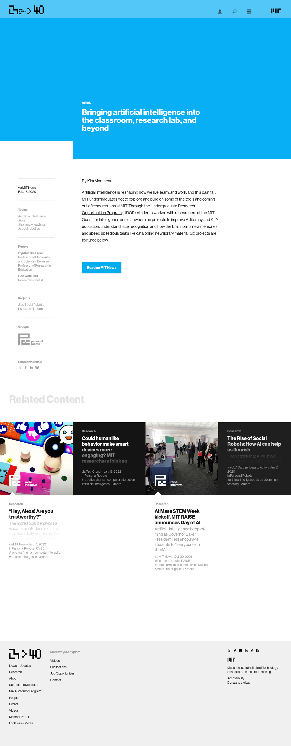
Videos (14, 710)
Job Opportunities (62, 673)
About (13, 678)
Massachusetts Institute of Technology (252, 668)
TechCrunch (94, 471)
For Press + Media (21, 723)
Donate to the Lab (239, 682)
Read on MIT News (101, 267)
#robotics (15, 552)
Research (15, 672)
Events (13, 704)
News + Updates (20, 666)
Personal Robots (23, 548)
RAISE (40, 548)
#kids (259, 480)
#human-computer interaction (42, 552)
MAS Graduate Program (25, 691)
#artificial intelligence (23, 557)
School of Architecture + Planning (249, 672)
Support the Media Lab (24, 685)
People (13, 698)
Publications (58, 667)
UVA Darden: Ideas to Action (249, 467)
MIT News (29, 188)
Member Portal (19, 717)
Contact (55, 680)
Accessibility (235, 678)
